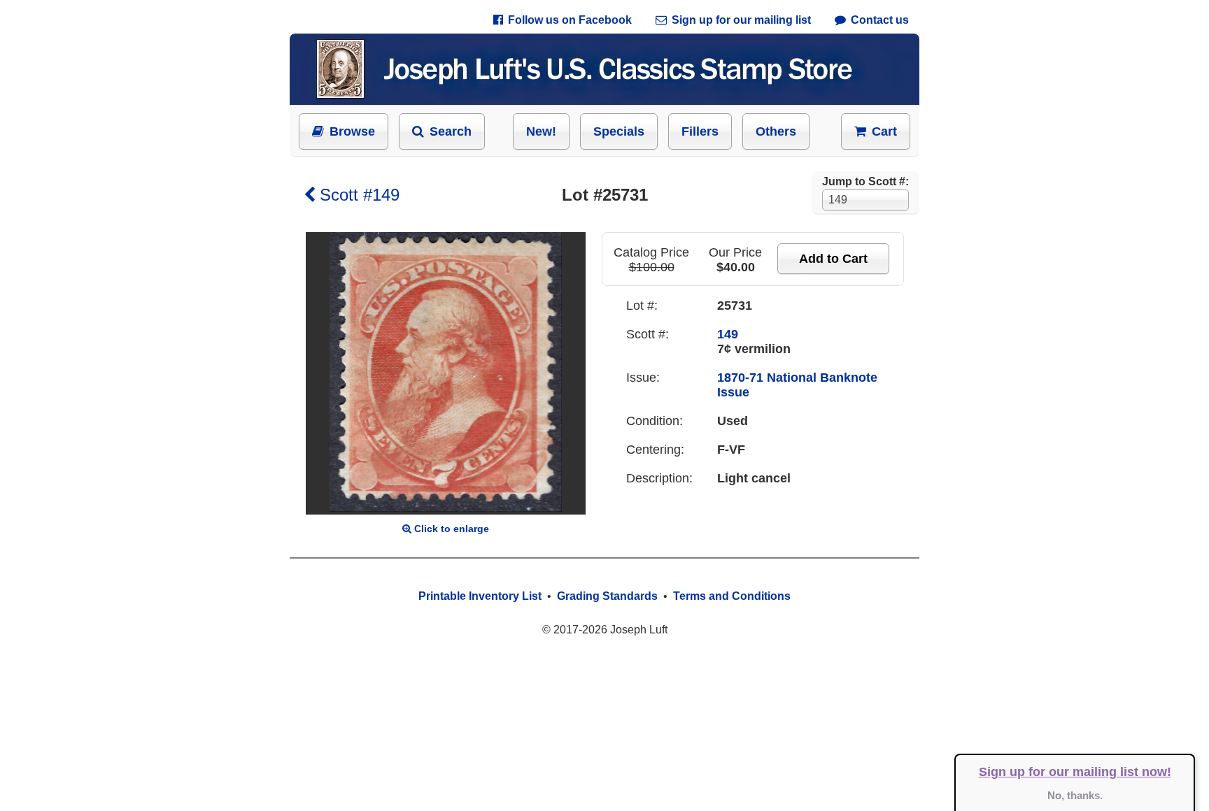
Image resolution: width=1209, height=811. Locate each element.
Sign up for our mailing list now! (1075, 772)
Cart (884, 131)
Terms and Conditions (732, 596)
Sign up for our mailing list (741, 20)
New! (541, 131)
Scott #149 (360, 194)
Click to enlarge (451, 528)
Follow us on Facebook (570, 20)
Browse (352, 131)
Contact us (880, 20)
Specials (618, 131)
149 (727, 334)
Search (451, 131)
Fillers (700, 131)
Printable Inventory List (480, 596)
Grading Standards (607, 596)
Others (776, 131)
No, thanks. (1075, 795)
